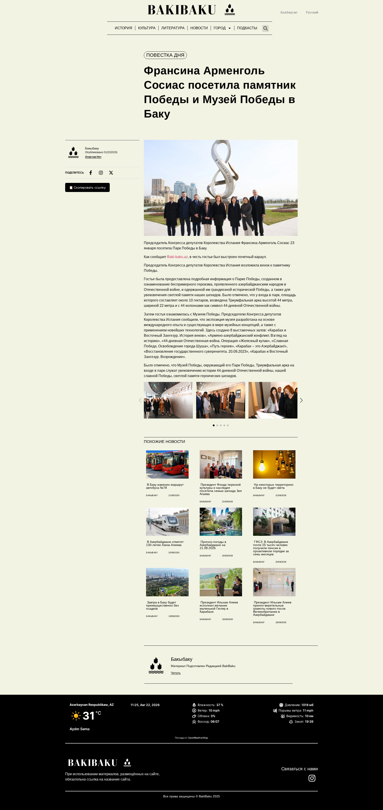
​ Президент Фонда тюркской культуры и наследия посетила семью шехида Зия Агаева (221, 489)
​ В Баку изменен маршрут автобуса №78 (165, 486)
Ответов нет (93, 156)
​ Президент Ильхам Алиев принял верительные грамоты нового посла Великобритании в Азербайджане (272, 608)
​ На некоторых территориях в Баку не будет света (273, 486)
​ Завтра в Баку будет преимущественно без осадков (162, 605)
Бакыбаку (92, 148)
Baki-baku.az (177, 257)
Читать (176, 673)
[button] (214, 425)
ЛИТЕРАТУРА (173, 28)
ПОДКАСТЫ (247, 28)
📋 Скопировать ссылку (87, 187)
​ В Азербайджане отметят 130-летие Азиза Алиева (165, 543)
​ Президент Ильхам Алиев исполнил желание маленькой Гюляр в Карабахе (219, 607)
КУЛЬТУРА (147, 28)
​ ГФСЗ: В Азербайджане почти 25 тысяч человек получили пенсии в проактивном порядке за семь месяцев (271, 548)
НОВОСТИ (199, 28)
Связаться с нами (299, 768)
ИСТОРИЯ (123, 28)
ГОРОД (220, 28)
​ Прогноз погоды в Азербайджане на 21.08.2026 (213, 545)
